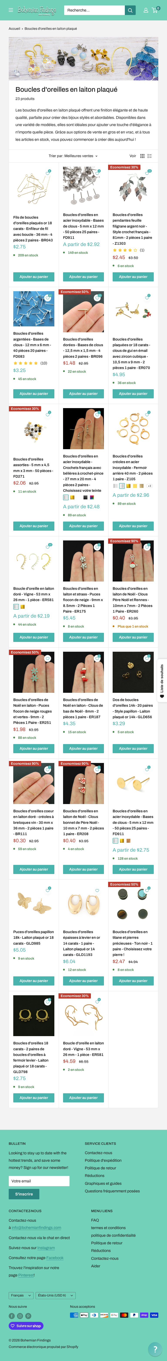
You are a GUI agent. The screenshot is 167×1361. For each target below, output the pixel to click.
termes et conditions (108, 1228)
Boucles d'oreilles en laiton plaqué (51, 28)
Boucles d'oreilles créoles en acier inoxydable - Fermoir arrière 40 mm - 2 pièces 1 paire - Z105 (133, 467)
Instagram (46, 1248)
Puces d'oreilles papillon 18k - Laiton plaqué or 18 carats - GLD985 (33, 938)
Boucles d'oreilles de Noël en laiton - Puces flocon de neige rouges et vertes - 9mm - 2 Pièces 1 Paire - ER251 (32, 711)
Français (17, 1295)
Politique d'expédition (103, 1160)
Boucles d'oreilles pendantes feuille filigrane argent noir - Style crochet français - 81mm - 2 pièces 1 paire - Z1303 (132, 229)
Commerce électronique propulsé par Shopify (43, 1347)
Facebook (54, 1258)
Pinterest (26, 1275)
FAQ (95, 1220)
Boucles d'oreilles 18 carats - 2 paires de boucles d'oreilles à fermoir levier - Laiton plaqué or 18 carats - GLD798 (30, 1057)
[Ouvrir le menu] (11, 10)
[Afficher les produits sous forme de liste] (150, 156)
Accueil (14, 28)
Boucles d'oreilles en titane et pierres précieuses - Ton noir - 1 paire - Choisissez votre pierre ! (133, 943)
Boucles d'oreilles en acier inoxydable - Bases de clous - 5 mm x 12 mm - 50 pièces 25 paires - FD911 (83, 226)
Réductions (94, 1175)
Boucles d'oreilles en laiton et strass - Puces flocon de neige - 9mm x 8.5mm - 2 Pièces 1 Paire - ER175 (83, 600)
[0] (154, 10)
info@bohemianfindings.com (36, 1227)
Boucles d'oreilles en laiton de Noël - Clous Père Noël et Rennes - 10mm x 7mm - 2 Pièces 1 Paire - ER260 (132, 600)
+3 (149, 485)
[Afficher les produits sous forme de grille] (142, 156)
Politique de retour (100, 1168)
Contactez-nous (98, 1153)
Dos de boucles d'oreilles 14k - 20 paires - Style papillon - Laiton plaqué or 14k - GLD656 (133, 708)
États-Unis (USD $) (52, 1295)
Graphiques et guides (103, 1183)
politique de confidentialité (113, 1235)
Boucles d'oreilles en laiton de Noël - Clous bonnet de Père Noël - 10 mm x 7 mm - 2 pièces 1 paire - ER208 (83, 822)
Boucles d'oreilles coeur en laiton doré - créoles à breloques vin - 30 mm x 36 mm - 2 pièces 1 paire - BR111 (33, 822)
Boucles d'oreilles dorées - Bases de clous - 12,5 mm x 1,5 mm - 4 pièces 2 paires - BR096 (83, 348)
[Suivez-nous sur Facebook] (12, 1316)
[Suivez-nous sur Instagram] (20, 1316)
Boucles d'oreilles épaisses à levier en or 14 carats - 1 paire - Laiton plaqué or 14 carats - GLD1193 (81, 943)
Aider (95, 1266)
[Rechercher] (130, 10)
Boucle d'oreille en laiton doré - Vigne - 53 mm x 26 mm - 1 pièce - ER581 (33, 594)
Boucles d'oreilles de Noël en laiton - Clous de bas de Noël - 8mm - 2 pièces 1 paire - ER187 (83, 708)
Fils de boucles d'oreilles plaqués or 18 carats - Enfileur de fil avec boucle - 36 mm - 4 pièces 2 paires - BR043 (33, 228)
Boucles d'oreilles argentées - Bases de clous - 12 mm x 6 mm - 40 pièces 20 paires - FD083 (32, 344)
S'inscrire (24, 1194)
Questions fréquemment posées (112, 1191)
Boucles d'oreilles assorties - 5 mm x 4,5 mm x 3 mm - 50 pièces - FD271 (33, 468)
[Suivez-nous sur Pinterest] (28, 1316)
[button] (155, 1349)
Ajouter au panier (34, 277)
